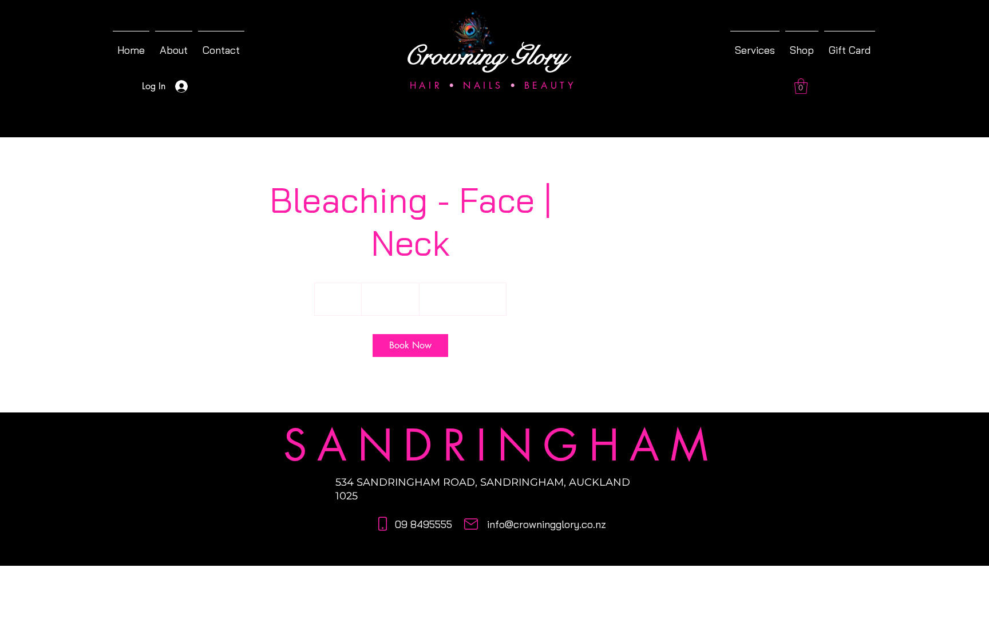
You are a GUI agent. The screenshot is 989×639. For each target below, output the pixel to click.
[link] (410, 345)
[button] (801, 86)
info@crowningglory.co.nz (546, 524)
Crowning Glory (485, 56)
